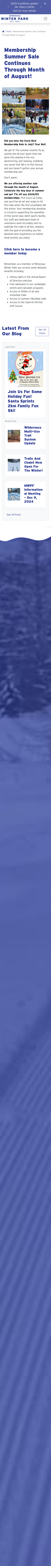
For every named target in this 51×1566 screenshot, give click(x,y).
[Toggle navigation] (45, 19)
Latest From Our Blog (15, 330)
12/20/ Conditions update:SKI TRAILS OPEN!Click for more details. (24, 7)
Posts (8, 31)
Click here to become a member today (22, 251)
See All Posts (42, 331)
